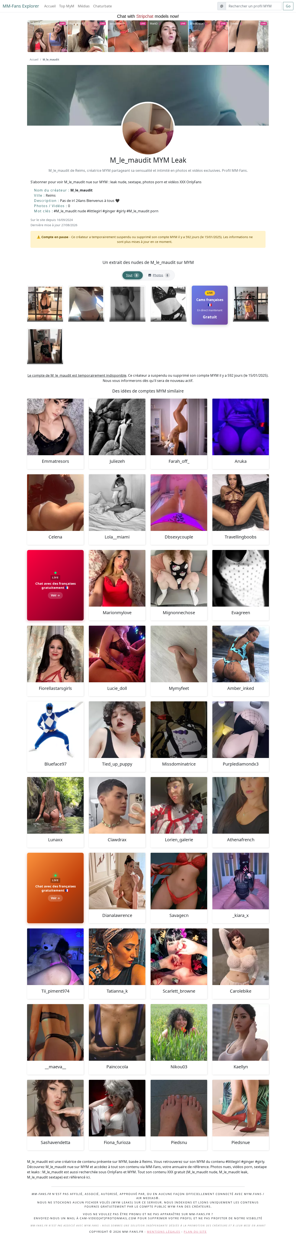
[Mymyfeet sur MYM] (179, 654)
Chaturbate (102, 6)
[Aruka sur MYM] (240, 427)
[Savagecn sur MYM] (179, 881)
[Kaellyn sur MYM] (240, 1032)
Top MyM (66, 6)
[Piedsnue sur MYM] (240, 1108)
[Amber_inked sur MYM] (240, 654)
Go (288, 6)
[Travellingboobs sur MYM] (240, 502)
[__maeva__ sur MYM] (55, 1032)
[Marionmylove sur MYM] (117, 578)
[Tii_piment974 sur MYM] (55, 956)
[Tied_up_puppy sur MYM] (117, 729)
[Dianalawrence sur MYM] (117, 881)
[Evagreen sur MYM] (240, 578)
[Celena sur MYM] (55, 502)
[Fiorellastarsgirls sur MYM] (55, 654)
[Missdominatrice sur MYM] (179, 729)
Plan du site (195, 1232)
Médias (84, 6)
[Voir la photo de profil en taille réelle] (148, 140)
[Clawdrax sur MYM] (117, 805)
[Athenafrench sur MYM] (240, 805)
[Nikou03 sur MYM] (179, 1032)
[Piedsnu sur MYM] (179, 1108)
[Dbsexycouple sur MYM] (179, 502)
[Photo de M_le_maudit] (45, 304)
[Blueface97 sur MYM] (55, 729)
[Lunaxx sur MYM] (55, 805)
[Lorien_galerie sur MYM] (179, 805)
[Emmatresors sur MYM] (55, 427)
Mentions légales (163, 1232)
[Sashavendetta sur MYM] (55, 1108)
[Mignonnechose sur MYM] (179, 578)
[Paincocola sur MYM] (117, 1032)
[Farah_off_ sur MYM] (179, 427)
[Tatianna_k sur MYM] (117, 956)
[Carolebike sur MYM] (240, 956)
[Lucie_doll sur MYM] (117, 654)
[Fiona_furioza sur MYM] (117, 1108)
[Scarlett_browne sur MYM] (179, 956)
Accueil (50, 6)
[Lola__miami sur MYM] (117, 502)
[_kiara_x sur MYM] (240, 881)
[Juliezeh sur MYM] (117, 427)
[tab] (132, 275)
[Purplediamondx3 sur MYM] (240, 729)
